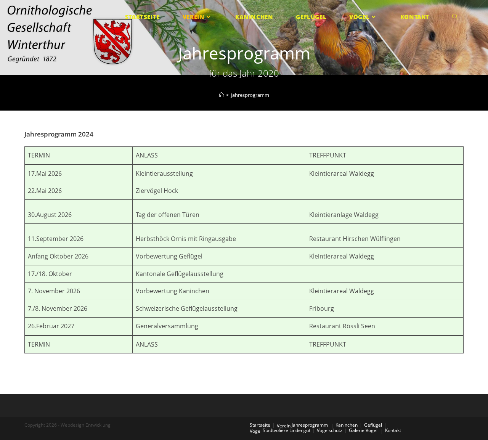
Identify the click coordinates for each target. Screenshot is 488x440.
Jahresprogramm (310, 425)
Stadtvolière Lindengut (286, 430)
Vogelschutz (329, 430)
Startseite (260, 425)
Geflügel (373, 425)
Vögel (256, 431)
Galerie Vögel (363, 430)
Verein (284, 425)
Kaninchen (347, 425)
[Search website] (455, 17)
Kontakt (393, 430)
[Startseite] (221, 95)
